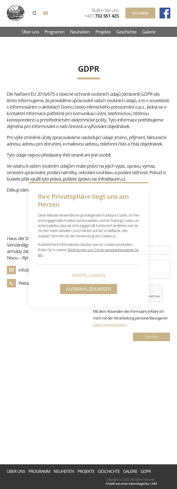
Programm (54, 32)
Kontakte (140, 13)
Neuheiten (80, 32)
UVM (153, 483)
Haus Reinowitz (15, 13)
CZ (34, 13)
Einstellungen (88, 275)
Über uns (30, 32)
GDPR (146, 471)
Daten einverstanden (109, 324)
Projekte (103, 32)
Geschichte (126, 32)
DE (45, 13)
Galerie (149, 32)
